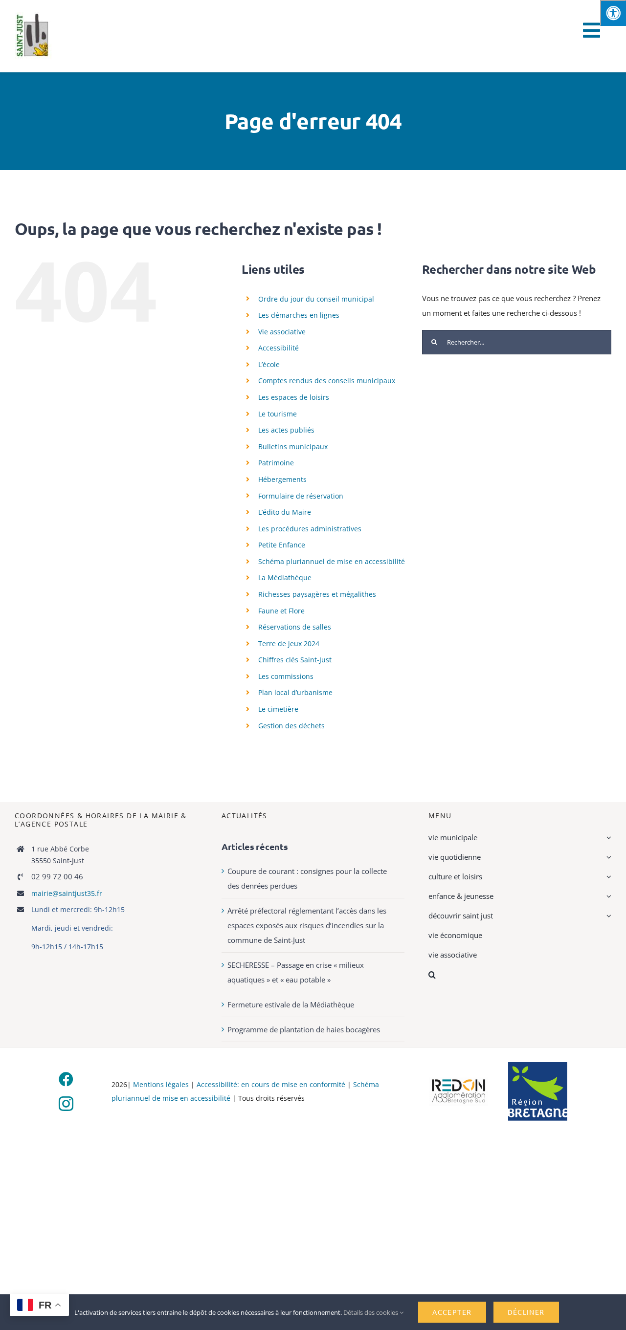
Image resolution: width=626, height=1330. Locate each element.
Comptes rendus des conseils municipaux (326, 380)
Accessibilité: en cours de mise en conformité (272, 1084)
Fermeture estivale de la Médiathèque (290, 1004)
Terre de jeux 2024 (288, 643)
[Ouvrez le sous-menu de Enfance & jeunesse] (607, 896)
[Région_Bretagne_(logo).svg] (537, 1065)
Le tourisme (277, 413)
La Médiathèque (285, 577)
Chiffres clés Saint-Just (295, 659)
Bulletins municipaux (293, 446)
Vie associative (282, 331)
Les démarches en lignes (298, 315)
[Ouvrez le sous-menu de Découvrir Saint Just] (607, 915)
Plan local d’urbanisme (295, 692)
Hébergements (282, 479)
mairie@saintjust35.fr (66, 893)
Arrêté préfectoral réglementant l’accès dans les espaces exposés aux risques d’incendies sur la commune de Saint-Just (306, 925)
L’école (269, 364)
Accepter (451, 1312)
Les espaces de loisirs (293, 397)
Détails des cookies (371, 1312)
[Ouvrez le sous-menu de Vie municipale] (607, 837)
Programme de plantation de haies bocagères (303, 1029)
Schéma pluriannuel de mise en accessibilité (331, 561)
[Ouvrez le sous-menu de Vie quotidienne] (607, 857)
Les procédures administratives (309, 528)
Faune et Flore (281, 610)
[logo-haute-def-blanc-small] (458, 1080)
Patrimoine (276, 462)
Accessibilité (278, 347)
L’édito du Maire (284, 512)
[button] (519, 974)
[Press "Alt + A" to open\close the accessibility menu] (613, 13)
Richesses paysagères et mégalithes (317, 594)
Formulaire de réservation (300, 496)
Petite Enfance (281, 544)
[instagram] (66, 1103)
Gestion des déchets (291, 725)
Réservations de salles (294, 627)
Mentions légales (161, 1084)
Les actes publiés (286, 430)
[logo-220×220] (33, 16)
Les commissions (285, 676)
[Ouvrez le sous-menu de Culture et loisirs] (607, 876)
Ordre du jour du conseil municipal (316, 299)
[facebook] (66, 1079)
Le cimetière (278, 709)
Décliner (526, 1312)
